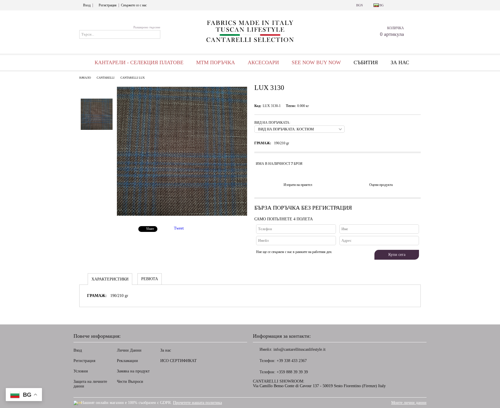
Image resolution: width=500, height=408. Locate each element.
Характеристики (109, 279)
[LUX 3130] (182, 214)
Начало (85, 77)
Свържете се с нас (134, 5)
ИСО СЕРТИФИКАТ (178, 361)
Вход (87, 5)
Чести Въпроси (130, 381)
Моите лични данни (409, 402)
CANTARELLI (105, 77)
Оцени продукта (381, 185)
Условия (80, 371)
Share (150, 229)
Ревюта (149, 279)
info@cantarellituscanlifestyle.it (299, 349)
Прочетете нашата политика (197, 402)
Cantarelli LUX (132, 77)
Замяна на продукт (133, 371)
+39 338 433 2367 (292, 361)
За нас (400, 62)
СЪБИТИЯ (366, 62)
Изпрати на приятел (298, 185)
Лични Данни (129, 350)
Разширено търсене (146, 27)
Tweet (179, 228)
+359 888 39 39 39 (292, 372)
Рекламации (127, 361)
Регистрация (108, 5)
